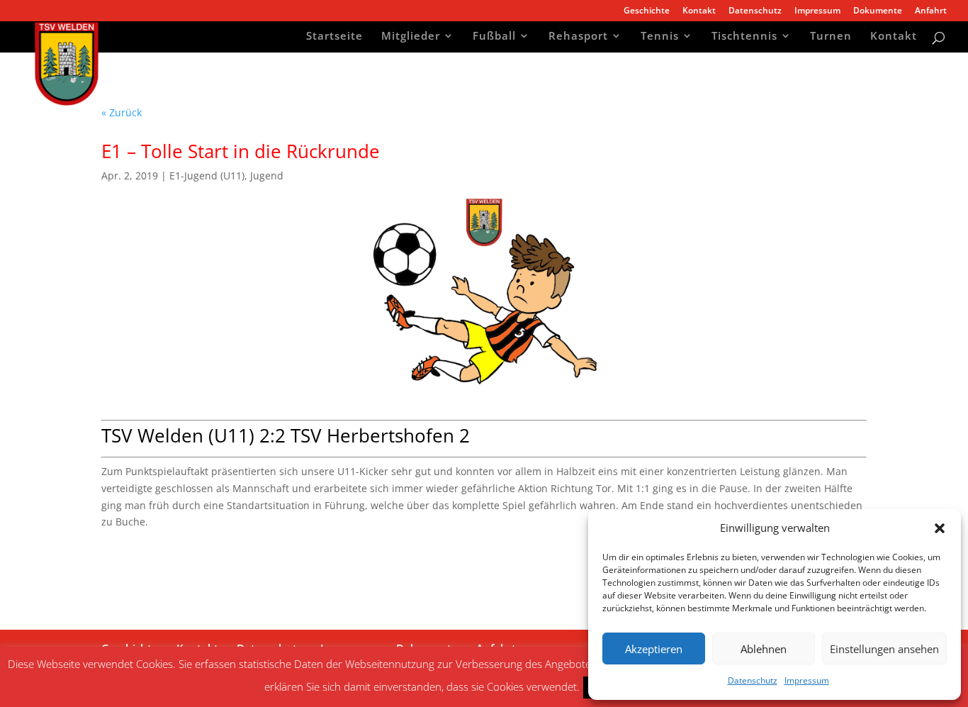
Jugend (266, 175)
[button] (940, 528)
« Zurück (121, 112)
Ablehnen (764, 649)
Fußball (494, 37)
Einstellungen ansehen (884, 649)
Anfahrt (931, 11)
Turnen (831, 37)
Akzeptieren (653, 649)
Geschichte (647, 11)
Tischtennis (744, 37)
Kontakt (699, 11)
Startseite (334, 37)
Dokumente (877, 11)
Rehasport (578, 37)
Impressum (806, 680)
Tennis (660, 37)
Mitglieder (410, 37)
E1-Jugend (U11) (206, 175)
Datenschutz (752, 680)
